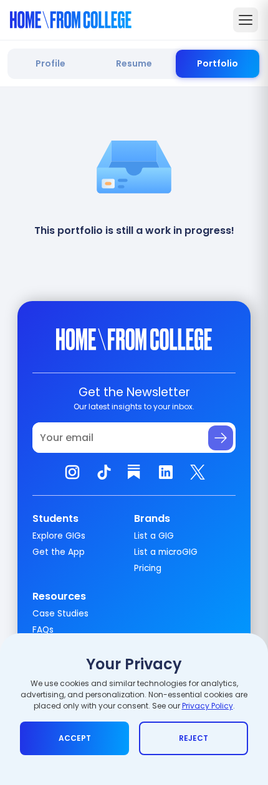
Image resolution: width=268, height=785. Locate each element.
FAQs (43, 630)
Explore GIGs (58, 536)
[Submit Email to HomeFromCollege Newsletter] (220, 437)
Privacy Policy (207, 705)
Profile (50, 63)
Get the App (58, 552)
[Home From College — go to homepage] (71, 20)
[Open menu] (245, 19)
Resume (134, 63)
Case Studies (60, 614)
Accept (75, 738)
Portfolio (217, 63)
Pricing (147, 568)
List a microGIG (166, 552)
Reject (193, 738)
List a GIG (154, 536)
